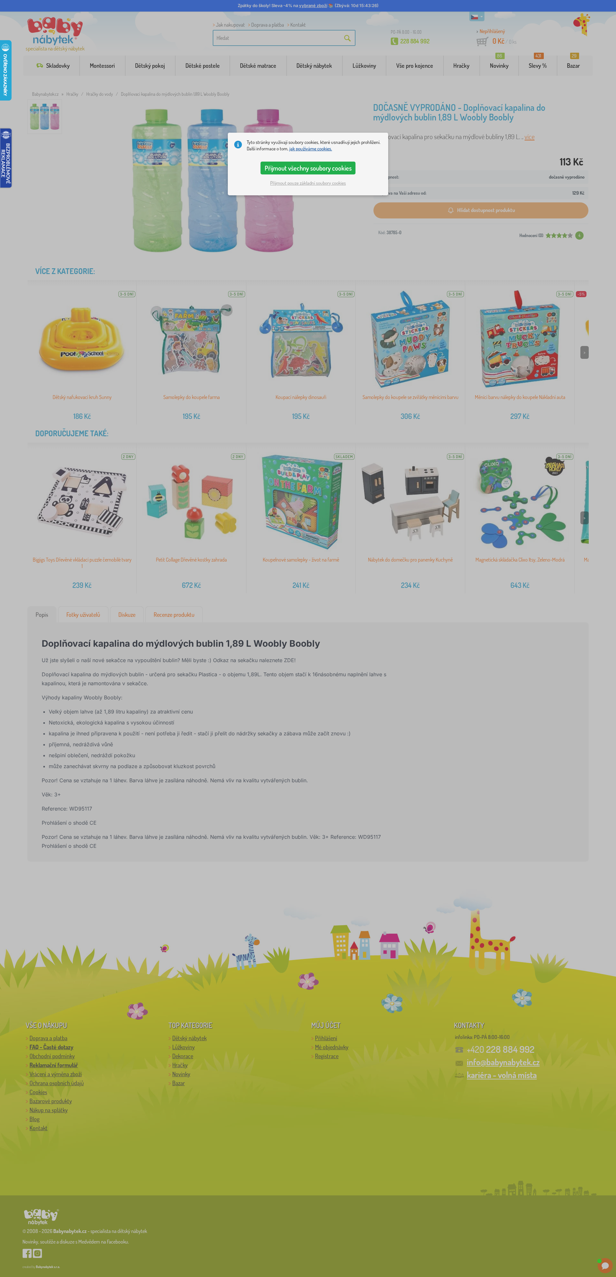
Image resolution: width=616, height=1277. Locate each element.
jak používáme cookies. (310, 149)
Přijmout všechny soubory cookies (308, 168)
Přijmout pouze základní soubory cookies (308, 183)
